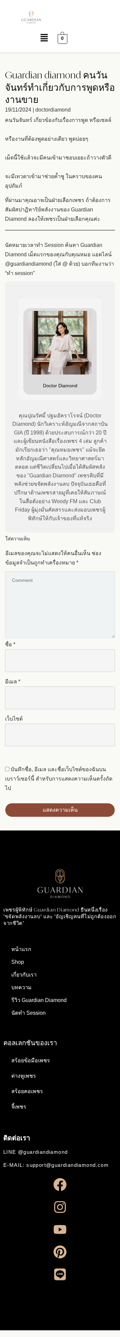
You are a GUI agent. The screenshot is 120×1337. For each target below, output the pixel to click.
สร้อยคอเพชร (27, 1091)
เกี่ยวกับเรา (24, 975)
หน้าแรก (21, 949)
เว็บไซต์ (14, 719)
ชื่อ (10, 644)
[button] (29, 38)
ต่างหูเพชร (23, 1076)
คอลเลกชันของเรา (30, 1043)
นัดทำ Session (28, 1013)
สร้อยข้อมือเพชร (30, 1060)
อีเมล (12, 681)
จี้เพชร (18, 1107)
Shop (17, 962)
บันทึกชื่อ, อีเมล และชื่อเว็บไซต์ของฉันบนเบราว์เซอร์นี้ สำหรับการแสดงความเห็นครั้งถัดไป (58, 778)
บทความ (21, 987)
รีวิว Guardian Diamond (39, 1000)
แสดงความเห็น (60, 810)
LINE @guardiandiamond (35, 1152)
